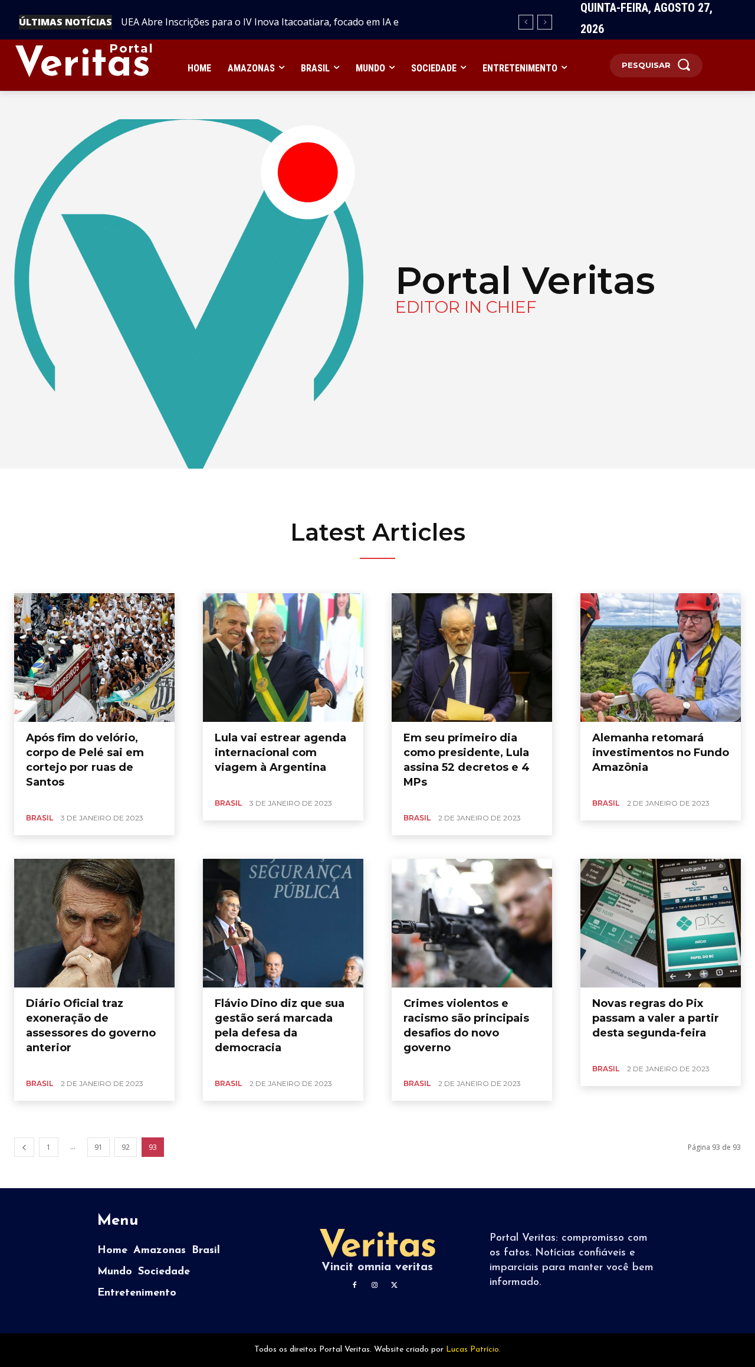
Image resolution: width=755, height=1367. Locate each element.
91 (98, 1147)
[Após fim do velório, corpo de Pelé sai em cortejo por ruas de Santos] (94, 657)
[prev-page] (24, 1147)
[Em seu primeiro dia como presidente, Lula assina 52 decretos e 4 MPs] (472, 657)
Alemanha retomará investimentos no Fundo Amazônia (660, 752)
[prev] (525, 22)
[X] (395, 1285)
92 (126, 1147)
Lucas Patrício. (473, 1349)
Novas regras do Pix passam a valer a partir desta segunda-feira (655, 1018)
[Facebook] (354, 1285)
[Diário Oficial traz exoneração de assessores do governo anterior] (94, 923)
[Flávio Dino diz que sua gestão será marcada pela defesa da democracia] (283, 923)
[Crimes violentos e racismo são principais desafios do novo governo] (472, 923)
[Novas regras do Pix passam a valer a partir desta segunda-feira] (660, 923)
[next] (544, 22)
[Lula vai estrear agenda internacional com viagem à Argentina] (283, 657)
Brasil (39, 817)
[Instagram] (374, 1285)
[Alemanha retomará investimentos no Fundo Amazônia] (660, 657)
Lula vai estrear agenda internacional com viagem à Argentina (280, 752)
